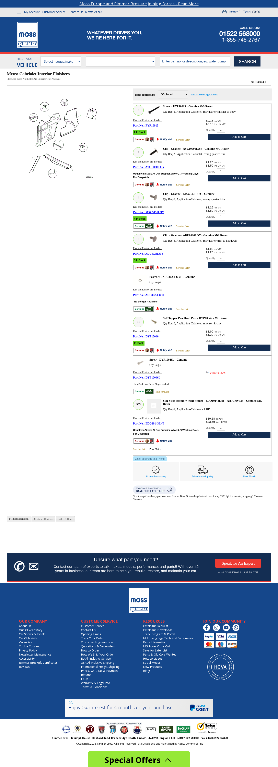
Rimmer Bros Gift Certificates (38, 662)
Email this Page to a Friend (150, 458)
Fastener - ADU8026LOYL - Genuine (172, 276)
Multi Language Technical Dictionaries (168, 638)
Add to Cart (239, 136)
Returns (86, 675)
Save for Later (183, 139)
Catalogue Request (155, 626)
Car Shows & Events (32, 634)
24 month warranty (156, 476)
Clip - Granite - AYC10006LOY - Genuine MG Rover (196, 148)
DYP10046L (153, 377)
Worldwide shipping (202, 476)
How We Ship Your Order (97, 654)
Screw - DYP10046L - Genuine (168, 359)
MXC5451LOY (155, 212)
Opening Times (91, 634)
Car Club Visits (28, 638)
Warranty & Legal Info (95, 683)
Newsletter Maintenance (35, 654)
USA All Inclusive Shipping (97, 662)
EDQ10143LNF (155, 423)
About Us (25, 626)
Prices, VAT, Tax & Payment (99, 671)
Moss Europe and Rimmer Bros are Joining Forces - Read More (139, 4)
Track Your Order (92, 638)
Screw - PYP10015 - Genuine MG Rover (188, 106)
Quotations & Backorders (98, 646)
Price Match (155, 449)
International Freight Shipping (100, 667)
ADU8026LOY (154, 253)
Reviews (24, 667)
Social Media (151, 662)
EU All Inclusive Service (96, 658)
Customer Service (54, 12)
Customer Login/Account (97, 642)
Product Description (18, 518)
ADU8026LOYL (155, 295)
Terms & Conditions (94, 687)
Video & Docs (65, 519)
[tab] (19, 519)
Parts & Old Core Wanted (159, 654)
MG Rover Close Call (156, 646)
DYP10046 (152, 336)
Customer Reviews (43, 519)
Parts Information (154, 642)
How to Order (90, 650)
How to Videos (152, 658)
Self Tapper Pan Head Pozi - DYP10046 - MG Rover (195, 318)
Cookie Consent (29, 646)
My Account (32, 12)
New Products (152, 667)
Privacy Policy (28, 650)
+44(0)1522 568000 (187, 738)
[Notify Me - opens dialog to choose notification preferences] (165, 140)
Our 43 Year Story (30, 630)
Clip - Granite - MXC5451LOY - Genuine (189, 193)
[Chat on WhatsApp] (237, 630)
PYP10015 (152, 125)
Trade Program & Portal (159, 634)
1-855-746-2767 (250, 572)
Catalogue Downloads (157, 630)
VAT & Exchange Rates (204, 94)
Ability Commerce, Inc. (191, 743)
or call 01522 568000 (228, 572)
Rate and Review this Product (147, 120)
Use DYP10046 (217, 372)
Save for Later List (155, 650)
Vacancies (25, 642)
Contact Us (76, 12)
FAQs (84, 679)
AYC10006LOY (154, 167)
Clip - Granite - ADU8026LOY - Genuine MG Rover (195, 235)
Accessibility (27, 658)
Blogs (147, 671)
